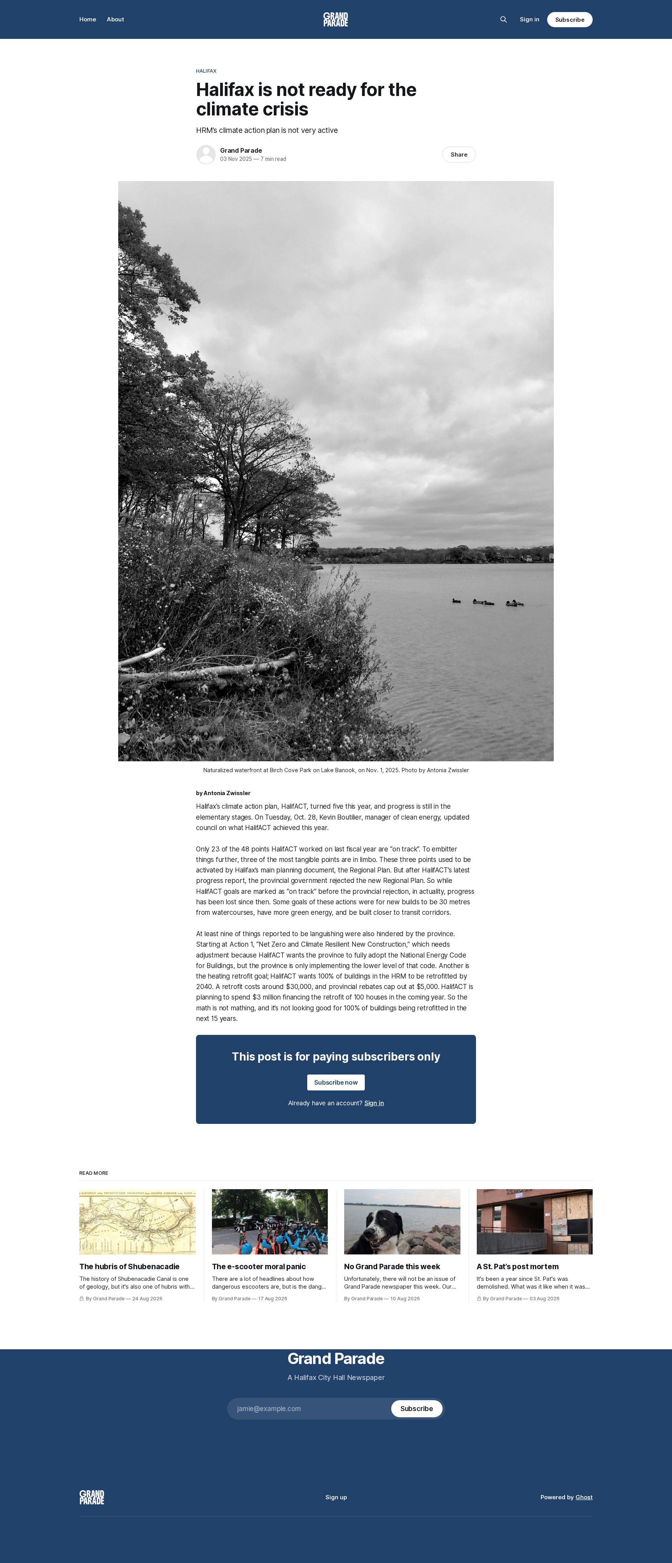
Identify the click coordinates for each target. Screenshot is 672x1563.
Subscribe (569, 19)
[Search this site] (503, 19)
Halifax (206, 71)
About (115, 19)
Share (459, 154)
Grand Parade (241, 150)
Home (87, 19)
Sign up (336, 1497)
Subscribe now (336, 1082)
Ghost (584, 1497)
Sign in (529, 19)
